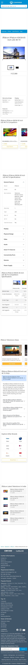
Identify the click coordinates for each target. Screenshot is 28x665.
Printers (17, 657)
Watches (12, 657)
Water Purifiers (22, 659)
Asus (20, 590)
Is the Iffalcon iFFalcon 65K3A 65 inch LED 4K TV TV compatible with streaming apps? (12, 409)
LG (13, 583)
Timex (22, 593)
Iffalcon (12, 546)
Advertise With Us (5, 565)
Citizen (16, 595)
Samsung (9, 583)
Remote (6, 260)
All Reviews (4, 625)
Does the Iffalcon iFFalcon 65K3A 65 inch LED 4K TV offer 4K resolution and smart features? (13, 401)
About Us (3, 560)
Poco (13, 588)
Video (5, 239)
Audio (5, 244)
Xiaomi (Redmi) (14, 586)
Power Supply (8, 265)
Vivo (2, 588)
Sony (16, 583)
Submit (23, 649)
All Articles (3, 627)
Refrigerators (11, 655)
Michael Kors (8, 595)
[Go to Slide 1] (11, 67)
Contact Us (3, 558)
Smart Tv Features (9, 250)
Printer (2, 614)
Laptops (22, 657)
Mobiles (6, 655)
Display (6, 229)
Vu (1, 585)
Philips (9, 585)
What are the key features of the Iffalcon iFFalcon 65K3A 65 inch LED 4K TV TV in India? (13, 378)
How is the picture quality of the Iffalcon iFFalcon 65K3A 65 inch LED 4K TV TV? (13, 424)
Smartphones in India (6, 607)
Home (2, 546)
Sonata (2, 595)
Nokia (10, 588)
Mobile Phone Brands (6, 603)
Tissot (13, 595)
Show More (13, 460)
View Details (10, 146)
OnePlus (5, 585)
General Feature (9, 182)
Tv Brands (3, 601)
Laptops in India (5, 608)
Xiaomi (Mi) (20, 583)
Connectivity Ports (9, 255)
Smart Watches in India (7, 610)
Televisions (6, 657)
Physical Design (9, 234)
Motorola (6, 588)
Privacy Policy (4, 563)
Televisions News (5, 621)
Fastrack (11, 593)
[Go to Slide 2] (17, 67)
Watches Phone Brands (7, 605)
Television (7, 546)
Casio (15, 593)
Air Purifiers (15, 659)
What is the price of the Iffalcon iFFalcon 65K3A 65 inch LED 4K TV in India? (12, 417)
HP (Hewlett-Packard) (10, 590)
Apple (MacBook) (4, 592)
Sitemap (3, 567)
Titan (7, 593)
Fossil (19, 593)
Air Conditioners (20, 655)
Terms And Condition (6, 562)
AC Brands (3, 612)
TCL (25, 583)
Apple (20, 586)
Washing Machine (5, 616)
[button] (14, 53)
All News (3, 623)
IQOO (17, 588)
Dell (17, 590)
